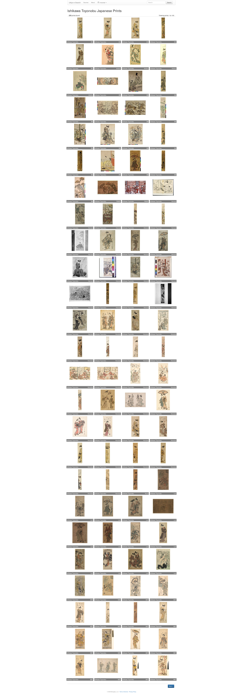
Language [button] (102, 2)
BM (120, 95)
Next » (171, 686)
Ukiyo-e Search (75, 2)
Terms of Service (124, 691)
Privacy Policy (132, 691)
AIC (92, 42)
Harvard (173, 201)
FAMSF (118, 201)
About (93, 2)
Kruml (147, 493)
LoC (175, 493)
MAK (91, 600)
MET (147, 600)
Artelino (118, 68)
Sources (85, 2)
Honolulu (118, 334)
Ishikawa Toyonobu (72, 42)
